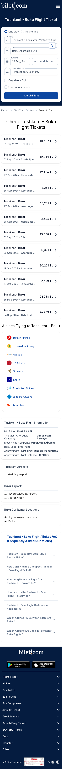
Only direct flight (17, 80)
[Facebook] (53, 762)
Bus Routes (9, 696)
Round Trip (31, 31)
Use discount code (19, 87)
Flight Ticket (10, 676)
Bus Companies (11, 703)
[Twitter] (48, 762)
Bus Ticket (8, 690)
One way (13, 31)
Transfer (7, 742)
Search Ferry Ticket (14, 723)
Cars (5, 736)
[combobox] (34, 40)
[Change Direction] (52, 45)
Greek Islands (10, 716)
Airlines (6, 683)
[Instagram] (58, 762)
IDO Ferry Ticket (12, 729)
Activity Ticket (11, 709)
